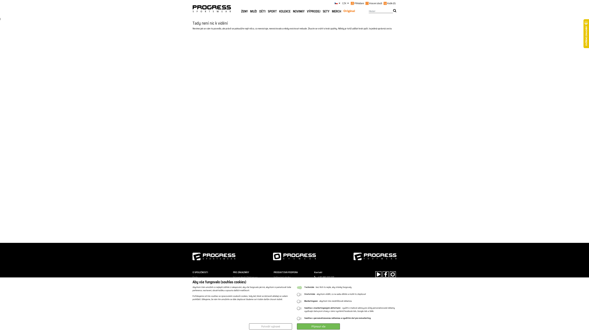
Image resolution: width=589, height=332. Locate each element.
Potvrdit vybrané (270, 326)
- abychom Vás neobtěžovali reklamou (328, 301)
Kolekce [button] (285, 11)
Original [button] (349, 11)
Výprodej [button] (313, 11)
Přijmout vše (318, 326)
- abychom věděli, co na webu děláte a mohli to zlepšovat (335, 294)
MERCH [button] (336, 11)
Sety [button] (326, 11)
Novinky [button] (299, 11)
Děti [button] (262, 11)
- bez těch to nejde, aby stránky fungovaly (328, 287)
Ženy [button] (244, 11)
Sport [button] (272, 11)
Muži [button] (253, 11)
